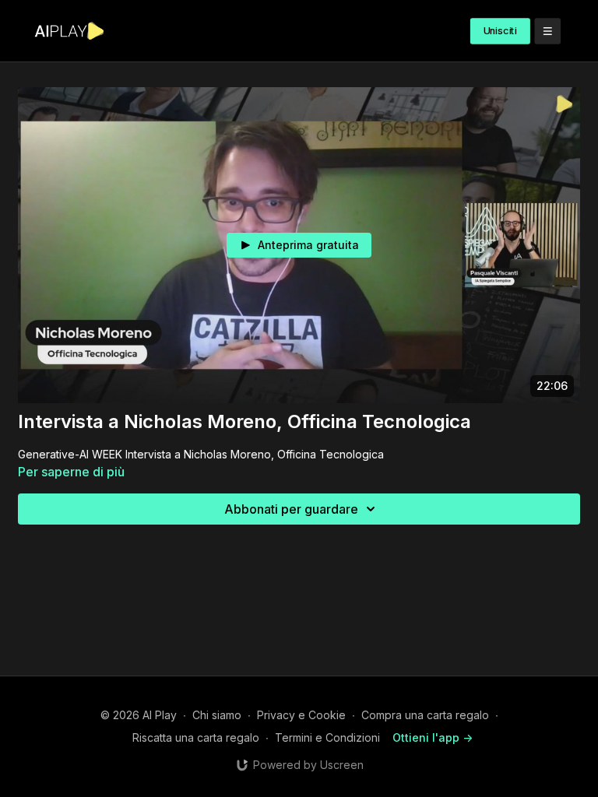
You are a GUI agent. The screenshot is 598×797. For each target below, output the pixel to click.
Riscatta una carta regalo (195, 737)
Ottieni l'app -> (432, 737)
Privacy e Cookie (301, 715)
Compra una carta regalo (425, 715)
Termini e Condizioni (327, 737)
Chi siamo (216, 715)
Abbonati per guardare (291, 509)
